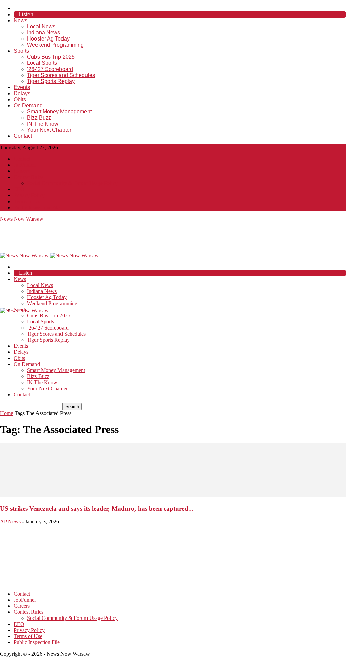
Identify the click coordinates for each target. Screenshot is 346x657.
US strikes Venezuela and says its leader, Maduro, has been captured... (96, 508)
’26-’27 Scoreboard (50, 69)
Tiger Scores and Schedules (61, 75)
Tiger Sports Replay (51, 81)
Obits (20, 99)
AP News (10, 521)
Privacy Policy (29, 195)
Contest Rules (28, 177)
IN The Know (42, 124)
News (20, 20)
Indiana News (43, 32)
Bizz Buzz (39, 118)
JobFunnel (25, 165)
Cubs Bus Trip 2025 (51, 57)
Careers (22, 171)
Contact (23, 136)
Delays (22, 93)
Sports (21, 51)
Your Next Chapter (49, 130)
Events (22, 87)
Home (6, 413)
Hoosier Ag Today (48, 39)
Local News (41, 26)
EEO (19, 189)
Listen (25, 14)
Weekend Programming (55, 45)
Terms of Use (28, 201)
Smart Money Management (59, 111)
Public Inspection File (37, 207)
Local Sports (42, 63)
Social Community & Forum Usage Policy (72, 183)
